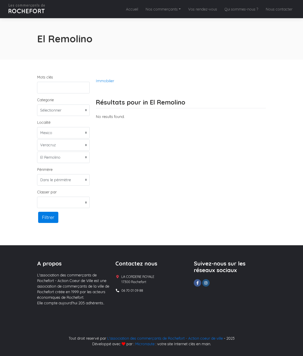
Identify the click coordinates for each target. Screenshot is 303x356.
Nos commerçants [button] (162, 9)
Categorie (45, 100)
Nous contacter (279, 9)
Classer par (47, 192)
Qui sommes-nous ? (241, 9)
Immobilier (105, 81)
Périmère (45, 169)
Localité (43, 122)
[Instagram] (206, 283)
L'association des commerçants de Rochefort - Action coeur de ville (165, 338)
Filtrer (48, 217)
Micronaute (145, 344)
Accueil (132, 9)
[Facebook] (197, 283)
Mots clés (45, 77)
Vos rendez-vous (202, 9)
